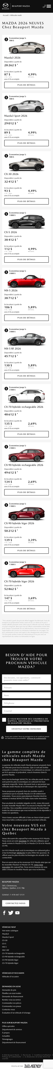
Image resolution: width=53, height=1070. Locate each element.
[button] (26, 729)
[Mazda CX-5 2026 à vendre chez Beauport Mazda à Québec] (26, 222)
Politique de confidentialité (36, 738)
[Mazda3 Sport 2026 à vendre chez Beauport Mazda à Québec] (26, 106)
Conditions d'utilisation (42, 1055)
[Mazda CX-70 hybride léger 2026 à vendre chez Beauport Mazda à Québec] (26, 572)
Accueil (5, 15)
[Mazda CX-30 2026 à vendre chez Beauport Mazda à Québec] (26, 164)
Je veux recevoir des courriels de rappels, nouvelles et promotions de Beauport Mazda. (28, 721)
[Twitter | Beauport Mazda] (10, 913)
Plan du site (27, 1055)
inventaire (23, 841)
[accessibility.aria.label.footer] (33, 1066)
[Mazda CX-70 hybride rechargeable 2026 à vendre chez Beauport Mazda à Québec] (26, 397)
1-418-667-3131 (17, 895)
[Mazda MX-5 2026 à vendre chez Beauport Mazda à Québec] (26, 281)
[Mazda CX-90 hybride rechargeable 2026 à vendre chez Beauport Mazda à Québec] (26, 455)
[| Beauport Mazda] (17, 913)
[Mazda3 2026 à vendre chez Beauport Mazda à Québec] (26, 48)
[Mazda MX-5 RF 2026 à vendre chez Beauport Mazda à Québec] (26, 339)
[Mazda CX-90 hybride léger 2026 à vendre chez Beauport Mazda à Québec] (26, 513)
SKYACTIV (21, 853)
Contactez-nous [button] (16, 903)
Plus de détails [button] (26, 85)
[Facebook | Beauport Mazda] (4, 913)
